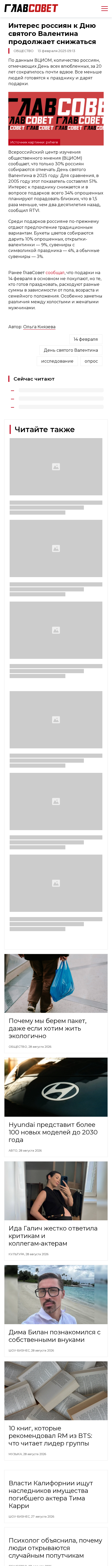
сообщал (55, 272)
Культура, (17, 1254)
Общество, (18, 1047)
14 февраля (86, 339)
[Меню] (102, 8)
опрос (91, 361)
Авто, (14, 1150)
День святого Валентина (71, 350)
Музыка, (16, 1454)
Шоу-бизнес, (20, 1350)
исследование (57, 361)
